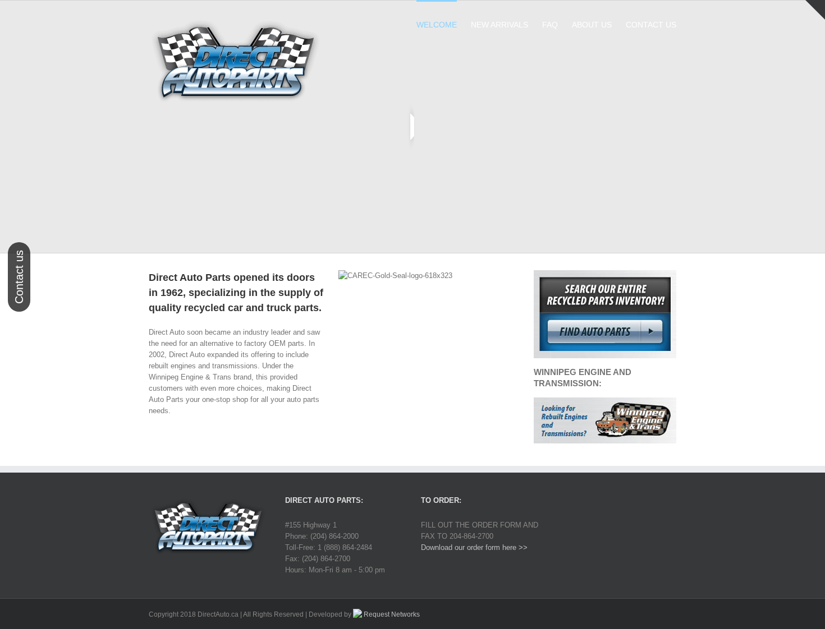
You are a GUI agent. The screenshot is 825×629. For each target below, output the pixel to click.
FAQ (550, 24)
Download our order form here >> (474, 547)
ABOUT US (592, 24)
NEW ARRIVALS (499, 24)
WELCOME (436, 24)
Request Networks (391, 614)
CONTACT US (651, 24)
